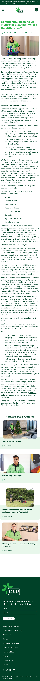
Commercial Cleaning (12, 630)
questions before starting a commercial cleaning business (18, 395)
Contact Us (8, 660)
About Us (7, 635)
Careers (6, 639)
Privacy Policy (21, 676)
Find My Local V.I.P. (11, 643)
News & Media (9, 652)
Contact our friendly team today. (18, 404)
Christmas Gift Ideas (11, 441)
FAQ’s (5, 665)
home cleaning (9, 122)
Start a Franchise (10, 647)
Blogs (5, 656)
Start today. (30, 4)
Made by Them (7, 678)
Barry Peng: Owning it (12, 475)
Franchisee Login (32, 676)
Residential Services (11, 626)
